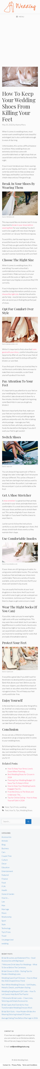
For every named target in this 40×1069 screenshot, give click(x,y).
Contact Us (6, 1065)
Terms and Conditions (29, 1065)
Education (5, 867)
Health (4, 890)
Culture (5, 860)
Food (4, 883)
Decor (4, 863)
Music (4, 913)
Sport (4, 921)
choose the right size (10, 294)
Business (5, 848)
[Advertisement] (20, 40)
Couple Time (7, 856)
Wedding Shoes (26, 810)
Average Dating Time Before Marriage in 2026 (20, 1018)
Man (3, 905)
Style (7, 807)
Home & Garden (8, 894)
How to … (5, 898)
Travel (4, 936)
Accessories (6, 837)
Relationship (7, 917)
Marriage (5, 909)
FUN (3, 886)
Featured (5, 875)
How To (12, 810)
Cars (3, 852)
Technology (6, 928)
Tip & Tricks (14, 807)
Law (3, 902)
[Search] (28, 821)
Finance (5, 879)
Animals (5, 841)
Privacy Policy (16, 1065)
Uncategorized (7, 940)
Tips (17, 810)
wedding (23, 807)
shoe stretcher (9, 501)
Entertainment (7, 871)
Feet (7, 810)
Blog (3, 844)
